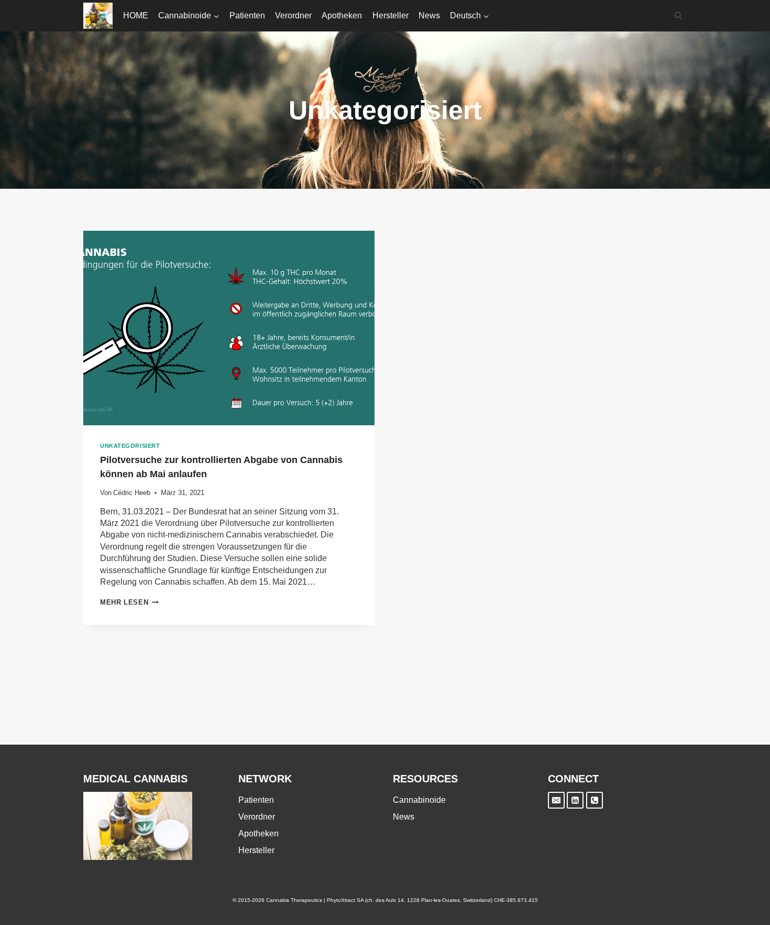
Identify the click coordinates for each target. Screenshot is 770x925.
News (429, 15)
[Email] (556, 800)
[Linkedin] (575, 800)
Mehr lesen (129, 602)
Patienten (247, 15)
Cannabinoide (419, 799)
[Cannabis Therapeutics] (98, 16)
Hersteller (390, 15)
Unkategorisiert (130, 446)
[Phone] (594, 800)
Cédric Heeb (131, 493)
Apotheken (342, 15)
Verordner (293, 15)
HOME (135, 15)
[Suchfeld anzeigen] (678, 15)
